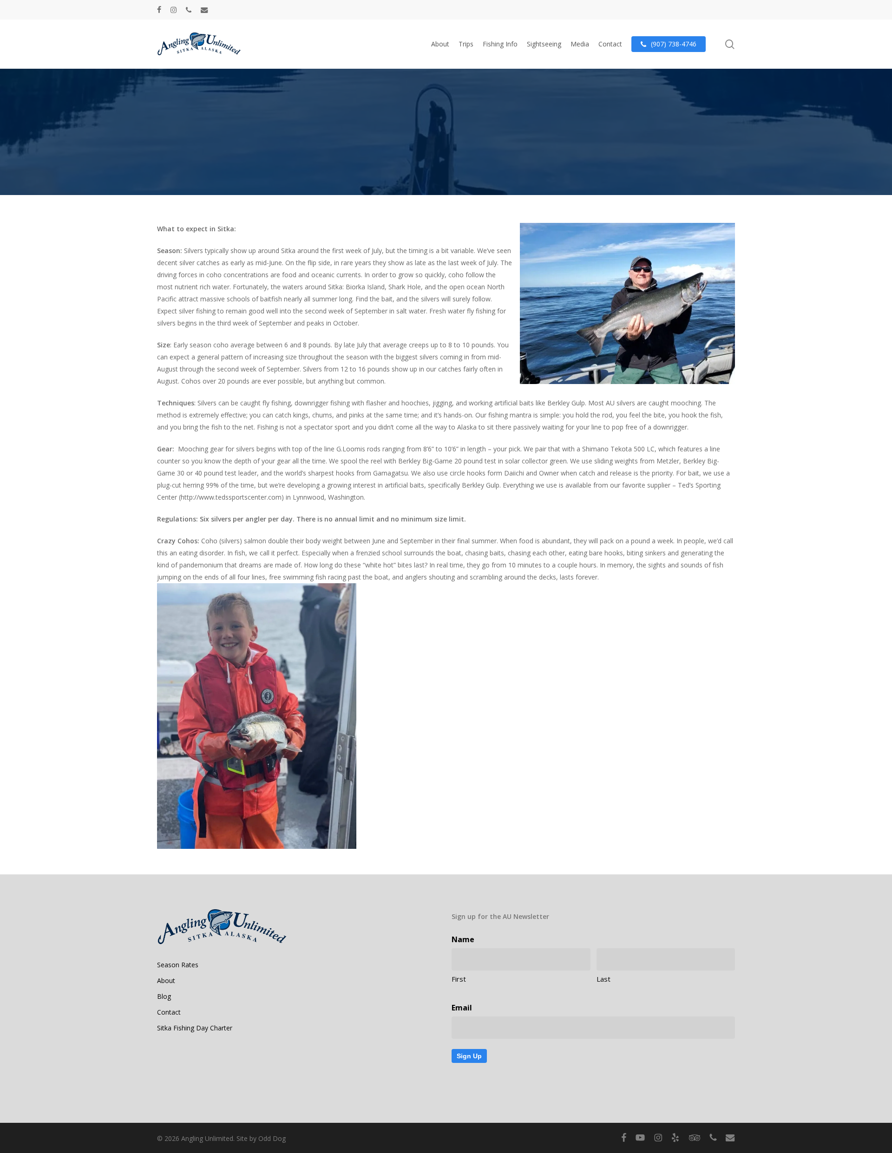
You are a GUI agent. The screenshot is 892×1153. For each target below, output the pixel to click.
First (459, 979)
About (166, 980)
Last (603, 979)
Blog (164, 996)
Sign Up (469, 1056)
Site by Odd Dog (261, 1138)
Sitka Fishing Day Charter (194, 1027)
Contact (169, 1012)
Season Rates (177, 964)
